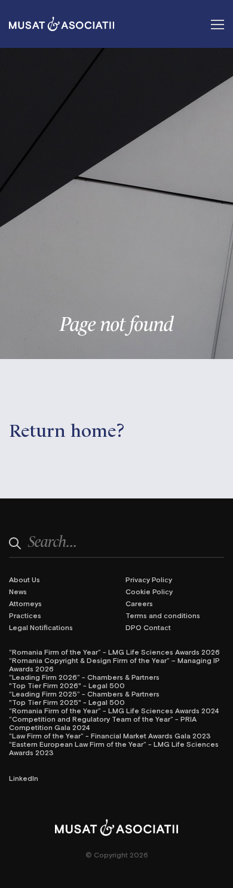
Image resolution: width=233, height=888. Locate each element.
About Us (24, 579)
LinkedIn (23, 778)
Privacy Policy (148, 579)
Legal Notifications (41, 627)
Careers (139, 603)
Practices (25, 615)
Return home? (67, 428)
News (18, 591)
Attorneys (25, 603)
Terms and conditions (162, 615)
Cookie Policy (149, 591)
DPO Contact (148, 627)
